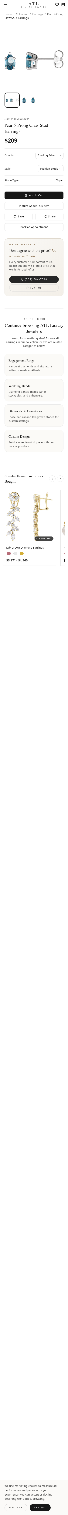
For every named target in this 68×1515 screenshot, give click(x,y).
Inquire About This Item (34, 206)
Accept (40, 1507)
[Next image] (57, 60)
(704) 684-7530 (36, 279)
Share (52, 216)
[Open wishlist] (57, 4)
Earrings (37, 14)
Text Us (36, 287)
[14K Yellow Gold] (21, 553)
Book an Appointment (34, 227)
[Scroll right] (60, 478)
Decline (16, 1507)
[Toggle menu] (5, 4)
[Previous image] (11, 60)
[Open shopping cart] (63, 4)
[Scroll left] (52, 478)
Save (21, 216)
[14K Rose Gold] (9, 553)
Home (8, 14)
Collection (22, 14)
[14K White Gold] (15, 553)
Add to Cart (36, 195)
